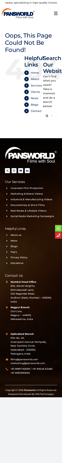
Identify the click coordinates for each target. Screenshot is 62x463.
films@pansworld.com (24, 359)
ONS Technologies (44, 394)
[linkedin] (27, 170)
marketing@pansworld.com (28, 363)
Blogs (34, 104)
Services (36, 85)
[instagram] (14, 170)
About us (16, 234)
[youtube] (20, 170)
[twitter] (7, 170)
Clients (35, 91)
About (35, 79)
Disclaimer (17, 263)
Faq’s (14, 251)
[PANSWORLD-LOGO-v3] (18, 9)
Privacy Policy (19, 257)
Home (35, 72)
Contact (36, 111)
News (34, 98)
